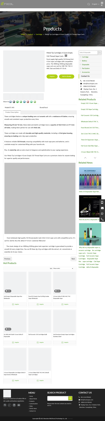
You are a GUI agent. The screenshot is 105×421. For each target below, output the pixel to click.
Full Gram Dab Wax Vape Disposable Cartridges (90, 146)
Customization (33, 404)
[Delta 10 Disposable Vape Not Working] (90, 178)
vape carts (82, 253)
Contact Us (32, 411)
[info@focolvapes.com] (102, 207)
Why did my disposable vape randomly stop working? (90, 247)
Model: (7, 107)
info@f (83, 400)
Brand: (42, 107)
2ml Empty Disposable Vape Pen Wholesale (13, 297)
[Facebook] (5, 405)
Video (31, 406)
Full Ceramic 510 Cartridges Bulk (38, 334)
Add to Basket (66, 76)
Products (31, 401)
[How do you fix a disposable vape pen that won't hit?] (90, 206)
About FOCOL (33, 399)
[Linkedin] (14, 405)
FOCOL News (33, 408)
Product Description (12, 112)
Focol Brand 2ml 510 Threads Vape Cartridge (90, 128)
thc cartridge (96, 250)
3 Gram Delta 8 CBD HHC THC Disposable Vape (61, 297)
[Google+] (9, 405)
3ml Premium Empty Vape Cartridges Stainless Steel (63, 335)
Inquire (52, 76)
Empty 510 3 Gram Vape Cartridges (90, 103)
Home (31, 396)
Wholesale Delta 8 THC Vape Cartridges (90, 122)
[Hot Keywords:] (100, 52)
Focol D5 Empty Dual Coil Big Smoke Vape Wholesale (39, 297)
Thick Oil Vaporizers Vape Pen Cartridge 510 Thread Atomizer (90, 140)
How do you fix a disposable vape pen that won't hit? (90, 220)
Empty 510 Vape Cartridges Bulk (90, 109)
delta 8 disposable (92, 267)
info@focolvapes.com (90, 84)
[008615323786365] (102, 202)
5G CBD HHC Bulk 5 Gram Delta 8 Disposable (13, 335)
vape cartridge (87, 261)
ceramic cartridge (85, 250)
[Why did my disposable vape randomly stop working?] (90, 234)
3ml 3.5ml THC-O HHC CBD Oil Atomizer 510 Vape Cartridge (90, 134)
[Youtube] (18, 405)
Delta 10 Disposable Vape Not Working (90, 192)
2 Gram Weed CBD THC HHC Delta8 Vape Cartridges (39, 374)
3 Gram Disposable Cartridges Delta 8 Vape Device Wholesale (14, 374)
